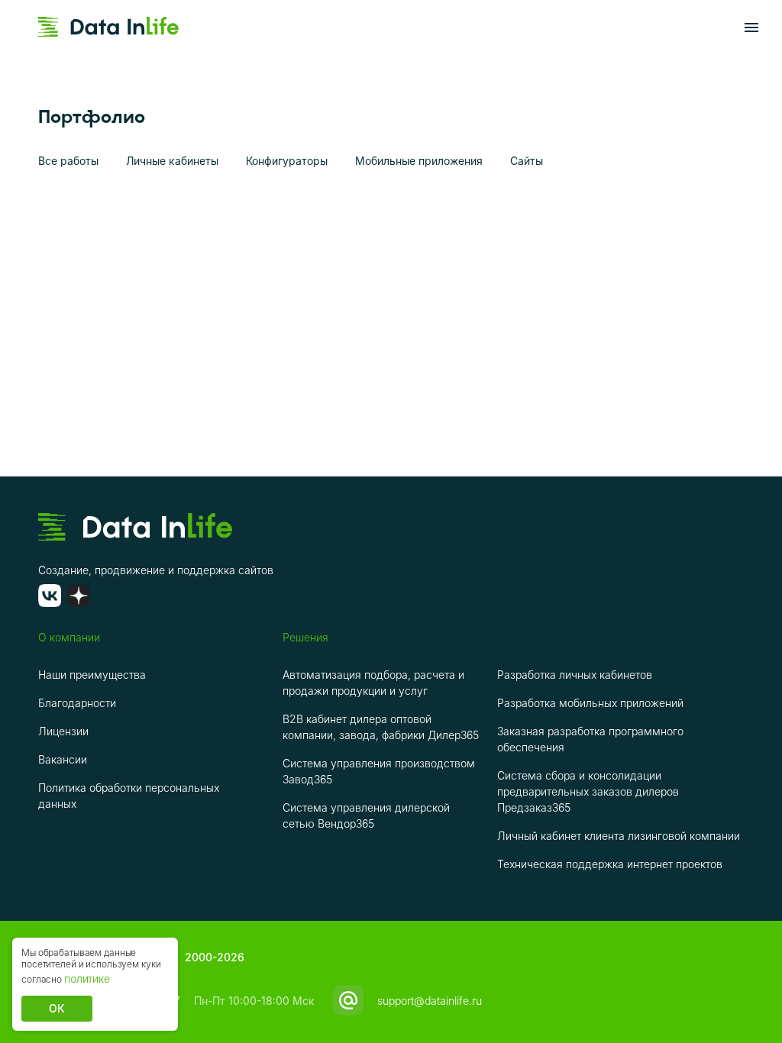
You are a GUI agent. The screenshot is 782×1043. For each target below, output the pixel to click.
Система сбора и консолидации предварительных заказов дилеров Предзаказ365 (588, 791)
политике (87, 978)
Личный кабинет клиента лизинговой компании (618, 835)
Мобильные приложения (419, 160)
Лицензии (63, 731)
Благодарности (77, 702)
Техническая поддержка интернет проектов (609, 863)
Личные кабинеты (172, 160)
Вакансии (62, 759)
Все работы (68, 160)
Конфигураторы (287, 160)
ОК (57, 1008)
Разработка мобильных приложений (590, 702)
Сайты (526, 160)
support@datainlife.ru (429, 1000)
